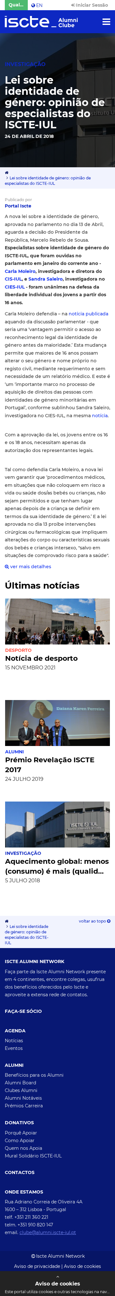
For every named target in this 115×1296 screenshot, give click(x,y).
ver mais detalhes (30, 566)
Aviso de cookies (82, 1266)
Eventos (14, 1048)
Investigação (23, 853)
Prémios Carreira (24, 1106)
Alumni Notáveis (23, 1098)
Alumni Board (20, 1083)
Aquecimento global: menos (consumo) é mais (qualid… (57, 866)
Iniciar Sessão (92, 5)
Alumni (14, 752)
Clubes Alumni (21, 1090)
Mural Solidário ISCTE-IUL (33, 1156)
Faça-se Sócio (23, 1011)
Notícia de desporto (41, 658)
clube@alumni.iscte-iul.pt (47, 1232)
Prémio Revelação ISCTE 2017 (50, 765)
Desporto (18, 650)
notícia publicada (88, 314)
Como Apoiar (19, 1140)
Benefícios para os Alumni (34, 1075)
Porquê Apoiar (21, 1133)
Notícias (14, 1041)
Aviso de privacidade (37, 1266)
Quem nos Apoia (23, 1148)
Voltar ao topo (93, 921)
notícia (100, 415)
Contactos (19, 1172)
